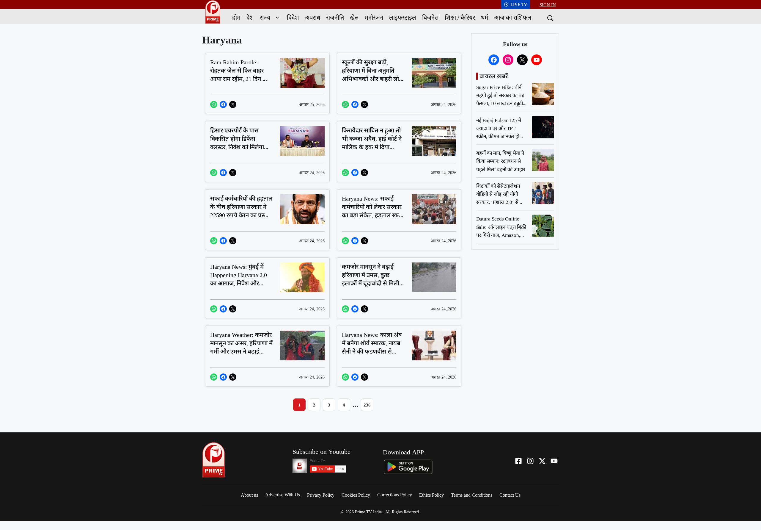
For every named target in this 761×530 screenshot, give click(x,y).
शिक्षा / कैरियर (460, 17)
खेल (354, 17)
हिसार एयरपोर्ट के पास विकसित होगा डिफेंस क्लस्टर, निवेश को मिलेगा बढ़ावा (237, 142)
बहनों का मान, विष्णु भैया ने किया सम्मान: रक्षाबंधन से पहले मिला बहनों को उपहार (500, 160)
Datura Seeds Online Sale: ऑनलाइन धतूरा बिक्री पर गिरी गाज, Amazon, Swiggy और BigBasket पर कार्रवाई (501, 234)
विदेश (293, 17)
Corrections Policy (394, 494)
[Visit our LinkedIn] (554, 461)
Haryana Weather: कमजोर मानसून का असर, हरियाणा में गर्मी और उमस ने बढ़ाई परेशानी (241, 347)
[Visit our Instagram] (530, 461)
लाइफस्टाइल (402, 17)
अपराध (312, 17)
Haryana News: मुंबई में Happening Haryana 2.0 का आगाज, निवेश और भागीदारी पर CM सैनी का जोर (238, 283)
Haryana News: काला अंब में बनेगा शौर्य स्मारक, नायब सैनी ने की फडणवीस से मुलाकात (372, 347)
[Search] (549, 17)
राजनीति (335, 17)
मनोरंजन (374, 17)
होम (236, 17)
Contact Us (510, 495)
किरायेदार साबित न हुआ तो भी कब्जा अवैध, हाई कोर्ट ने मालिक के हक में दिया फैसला (372, 142)
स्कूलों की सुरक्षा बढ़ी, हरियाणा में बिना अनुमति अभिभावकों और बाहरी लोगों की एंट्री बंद (373, 74)
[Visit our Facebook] (518, 461)
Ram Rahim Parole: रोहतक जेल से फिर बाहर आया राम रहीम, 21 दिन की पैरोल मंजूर (239, 74)
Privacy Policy (320, 495)
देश (250, 17)
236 (367, 405)
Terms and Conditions (471, 495)
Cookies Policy (356, 495)
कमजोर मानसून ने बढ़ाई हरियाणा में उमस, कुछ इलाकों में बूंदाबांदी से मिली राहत (370, 279)
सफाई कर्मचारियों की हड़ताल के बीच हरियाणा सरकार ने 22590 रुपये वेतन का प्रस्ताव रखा (241, 210)
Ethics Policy (431, 495)
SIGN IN (548, 4)
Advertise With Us (282, 494)
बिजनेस (430, 17)
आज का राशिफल (513, 17)
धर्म (484, 17)
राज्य (265, 17)
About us (249, 495)
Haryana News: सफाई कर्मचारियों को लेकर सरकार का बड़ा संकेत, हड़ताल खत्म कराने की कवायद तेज (372, 210)
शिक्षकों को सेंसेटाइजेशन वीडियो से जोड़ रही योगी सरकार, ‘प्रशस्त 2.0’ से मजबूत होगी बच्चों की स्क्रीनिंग (498, 202)
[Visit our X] (542, 461)
